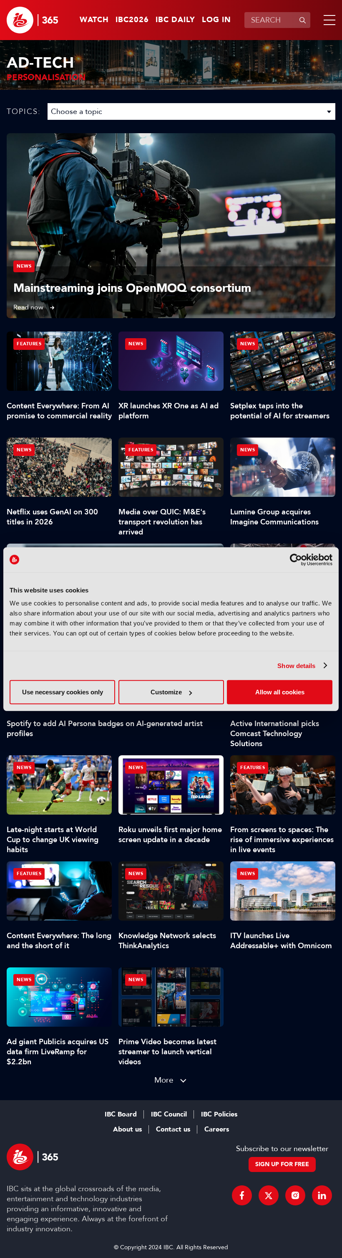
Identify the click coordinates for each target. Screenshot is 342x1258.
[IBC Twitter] (269, 1195)
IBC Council (169, 1114)
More (164, 1080)
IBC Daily (175, 20)
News (24, 266)
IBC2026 (132, 20)
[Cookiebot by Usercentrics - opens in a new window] (295, 559)
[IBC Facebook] (242, 1195)
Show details (296, 665)
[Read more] (171, 225)
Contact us (173, 1129)
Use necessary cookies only (62, 692)
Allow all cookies (279, 692)
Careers (216, 1129)
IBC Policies (219, 1114)
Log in (216, 20)
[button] (327, 20)
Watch (94, 20)
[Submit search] (302, 20)
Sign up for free (282, 1164)
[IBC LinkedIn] (322, 1195)
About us (127, 1129)
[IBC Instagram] (295, 1195)
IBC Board (121, 1114)
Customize (166, 692)
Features (29, 344)
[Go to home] (32, 20)
